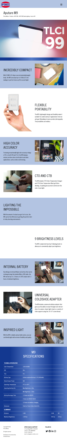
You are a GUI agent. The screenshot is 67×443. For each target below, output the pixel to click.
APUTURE (16, 16)
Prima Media (6, 16)
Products (11, 16)
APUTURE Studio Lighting (24, 16)
